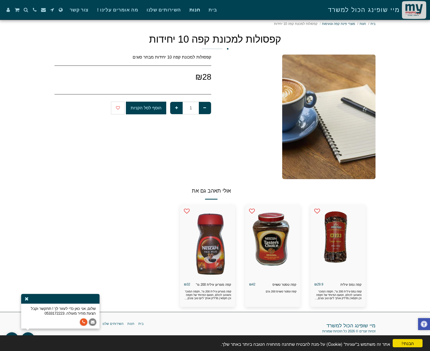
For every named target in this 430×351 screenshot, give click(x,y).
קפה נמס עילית (351, 284)
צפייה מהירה (338, 276)
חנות (363, 24)
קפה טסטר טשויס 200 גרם (281, 291)
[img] (338, 241)
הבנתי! (408, 343)
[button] (52, 9)
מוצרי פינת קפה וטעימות (338, 24)
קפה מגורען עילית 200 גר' (213, 284)
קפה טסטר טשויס (284, 284)
